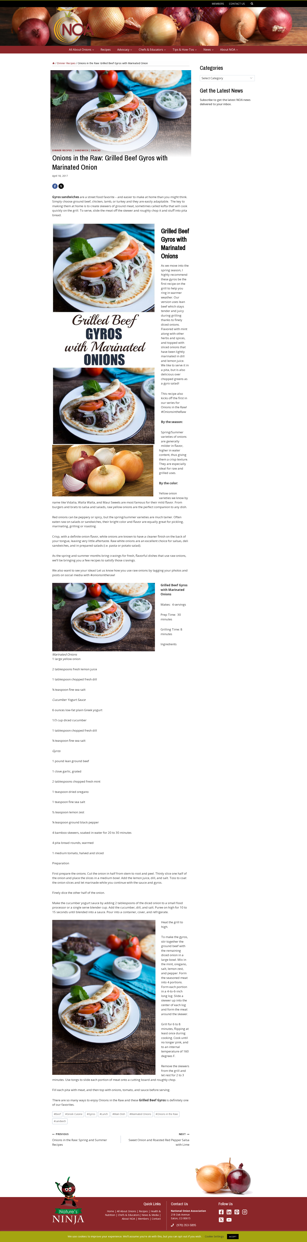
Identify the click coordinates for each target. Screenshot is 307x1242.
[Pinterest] (236, 1212)
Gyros (91, 1114)
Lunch (104, 1114)
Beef (57, 1114)
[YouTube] (221, 1219)
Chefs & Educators (128, 1215)
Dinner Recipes (62, 150)
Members (143, 1218)
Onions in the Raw (167, 1114)
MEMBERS (218, 3)
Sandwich (81, 150)
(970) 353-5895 (186, 1225)
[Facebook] (55, 186)
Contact (156, 1218)
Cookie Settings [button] (214, 1236)
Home (110, 1211)
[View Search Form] (252, 4)
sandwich (60, 1121)
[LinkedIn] (229, 1212)
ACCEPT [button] (232, 1236)
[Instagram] (244, 1212)
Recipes (106, 50)
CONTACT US (237, 3)
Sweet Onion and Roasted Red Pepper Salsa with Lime (159, 1139)
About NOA (128, 1218)
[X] (61, 186)
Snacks (96, 150)
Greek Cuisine (73, 1114)
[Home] (53, 63)
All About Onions (126, 1211)
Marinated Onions (140, 1114)
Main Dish (118, 1114)
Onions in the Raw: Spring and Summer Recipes (79, 1139)
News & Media (150, 1215)
